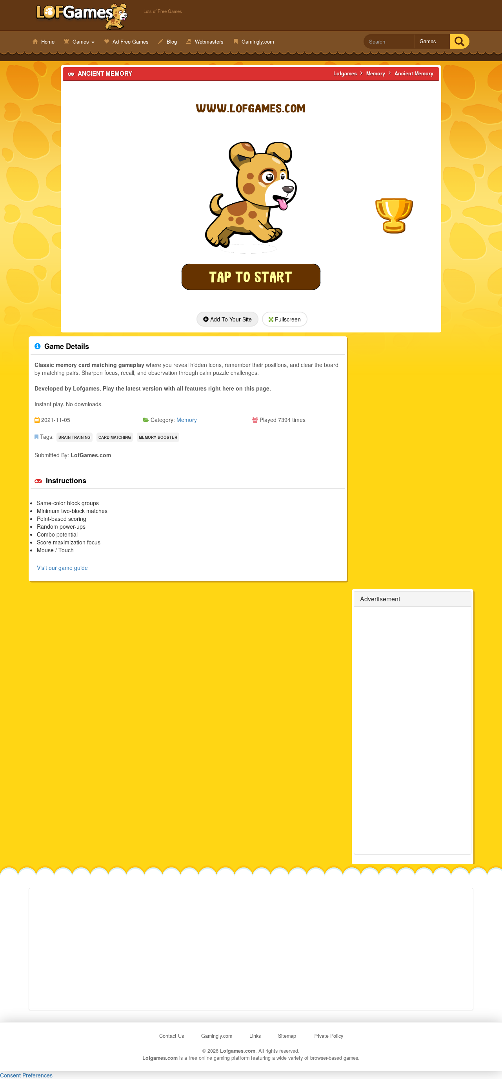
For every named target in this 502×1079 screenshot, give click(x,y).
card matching (114, 437)
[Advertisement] (412, 730)
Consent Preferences (26, 1075)
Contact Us (171, 1035)
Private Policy (328, 1035)
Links (255, 1035)
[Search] (459, 41)
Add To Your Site (230, 319)
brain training (74, 437)
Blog (171, 41)
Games (81, 41)
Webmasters (208, 41)
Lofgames (82, 16)
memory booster (158, 437)
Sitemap (287, 1035)
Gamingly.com (257, 41)
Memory (186, 420)
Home (47, 41)
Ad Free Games (130, 41)
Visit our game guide (62, 567)
